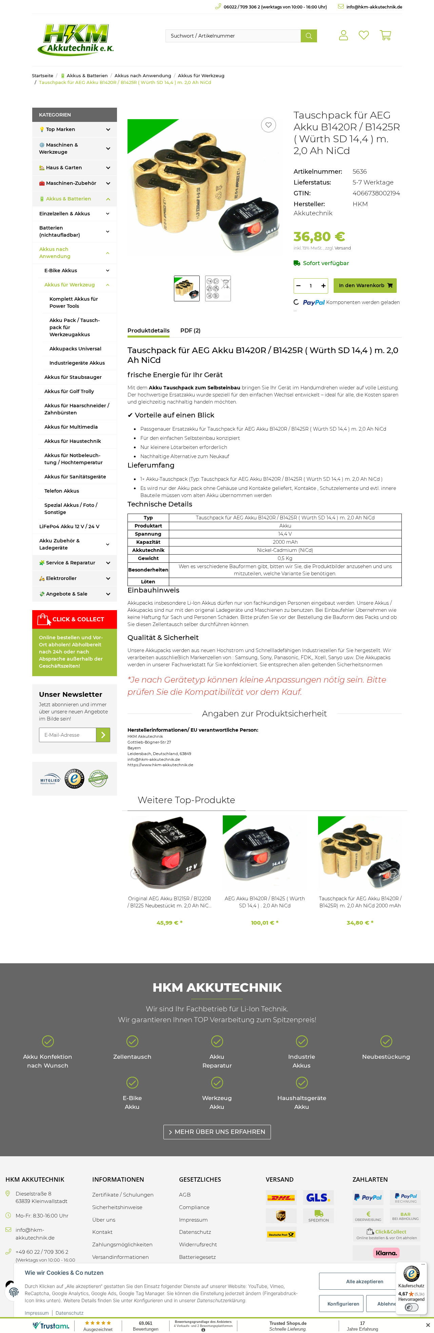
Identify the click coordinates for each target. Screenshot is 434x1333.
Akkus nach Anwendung (55, 252)
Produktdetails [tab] (148, 330)
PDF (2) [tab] (190, 330)
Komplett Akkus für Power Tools (74, 302)
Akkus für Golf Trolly (69, 391)
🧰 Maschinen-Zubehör (67, 183)
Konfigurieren (343, 1304)
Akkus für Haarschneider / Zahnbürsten (76, 409)
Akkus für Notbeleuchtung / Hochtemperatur (73, 459)
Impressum (37, 1313)
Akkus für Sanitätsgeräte (75, 477)
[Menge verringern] (298, 286)
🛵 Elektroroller (58, 578)
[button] (343, 35)
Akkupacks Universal (75, 349)
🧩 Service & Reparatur (67, 563)
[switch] (411, 1307)
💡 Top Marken (57, 129)
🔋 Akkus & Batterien (65, 199)
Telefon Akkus (61, 491)
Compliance (194, 1207)
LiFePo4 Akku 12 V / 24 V (69, 526)
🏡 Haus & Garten (60, 168)
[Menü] (423, 1266)
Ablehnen (388, 1304)
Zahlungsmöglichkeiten (122, 1244)
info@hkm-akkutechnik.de (374, 6)
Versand (343, 248)
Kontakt (102, 1232)
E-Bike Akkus (60, 270)
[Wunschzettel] (363, 35)
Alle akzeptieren (364, 1281)
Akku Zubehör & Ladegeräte (59, 544)
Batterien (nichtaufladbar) (59, 231)
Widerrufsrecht (198, 1244)
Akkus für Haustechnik (72, 441)
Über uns (103, 1220)
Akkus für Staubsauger (73, 377)
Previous (137, 873)
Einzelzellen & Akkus (64, 214)
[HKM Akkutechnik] (75, 40)
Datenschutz (69, 1313)
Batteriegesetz (197, 1257)
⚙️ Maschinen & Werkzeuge (58, 148)
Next (391, 873)
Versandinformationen (120, 1257)
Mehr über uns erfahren (220, 1132)
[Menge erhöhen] (323, 286)
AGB (185, 1194)
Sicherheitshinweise (117, 1207)
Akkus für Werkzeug (69, 285)
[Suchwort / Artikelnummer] (309, 35)
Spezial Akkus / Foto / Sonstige (70, 508)
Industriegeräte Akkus (77, 363)
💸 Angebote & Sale (63, 594)
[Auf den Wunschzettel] (268, 124)
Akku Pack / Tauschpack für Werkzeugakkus (75, 327)
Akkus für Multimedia (71, 427)
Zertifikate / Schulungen (123, 1194)
